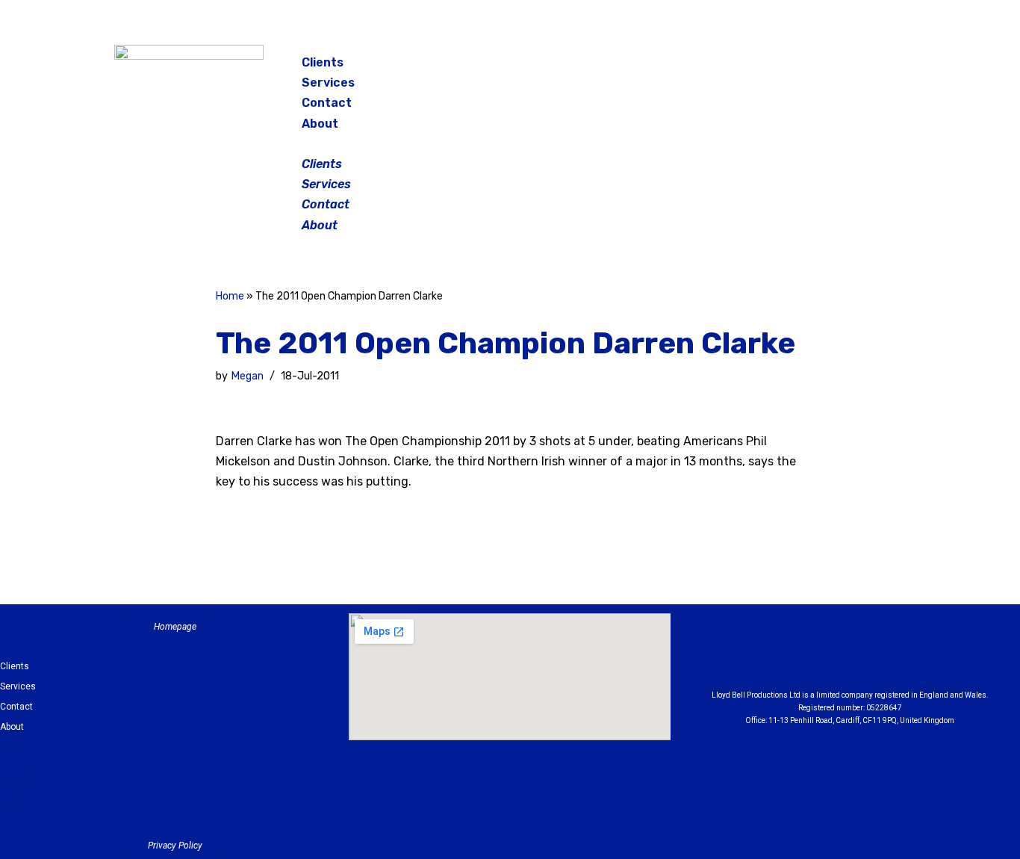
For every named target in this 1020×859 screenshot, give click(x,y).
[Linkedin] (890, 655)
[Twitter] (864, 67)
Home (230, 296)
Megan (247, 376)
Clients (322, 62)
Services (328, 82)
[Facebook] (789, 67)
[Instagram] (826, 67)
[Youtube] (932, 655)
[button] (511, 144)
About (320, 124)
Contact (327, 103)
